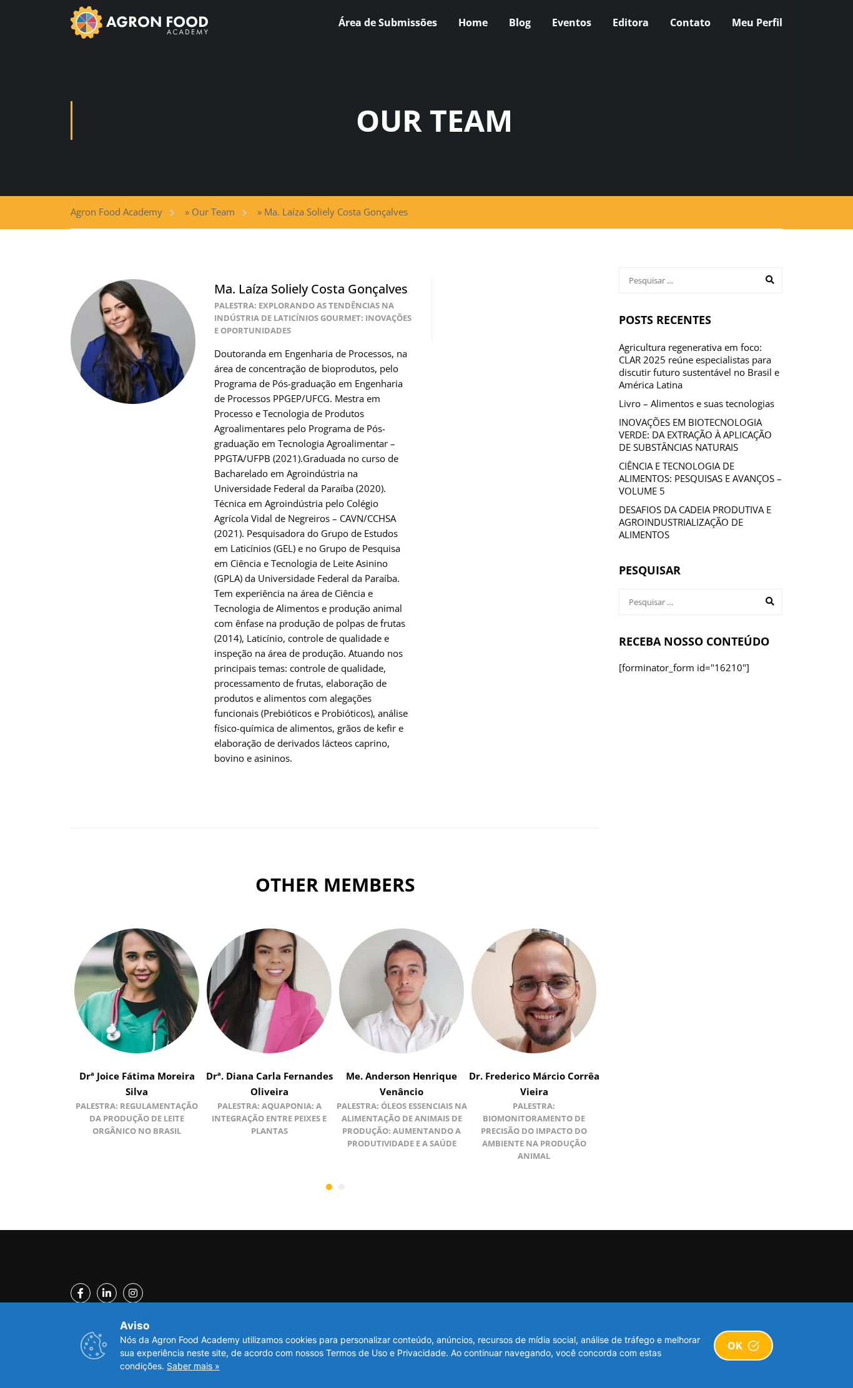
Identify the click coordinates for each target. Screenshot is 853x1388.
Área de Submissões (387, 22)
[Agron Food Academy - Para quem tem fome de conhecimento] (139, 22)
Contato (690, 22)
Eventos (571, 22)
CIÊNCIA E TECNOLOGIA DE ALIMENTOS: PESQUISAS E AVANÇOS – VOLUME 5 (700, 478)
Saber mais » (193, 1366)
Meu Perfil (757, 22)
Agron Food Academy (116, 211)
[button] (329, 1187)
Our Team (213, 211)
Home (473, 22)
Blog (520, 22)
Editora (631, 22)
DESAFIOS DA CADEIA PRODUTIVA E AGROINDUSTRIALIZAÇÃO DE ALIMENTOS (695, 522)
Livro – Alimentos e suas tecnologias (696, 403)
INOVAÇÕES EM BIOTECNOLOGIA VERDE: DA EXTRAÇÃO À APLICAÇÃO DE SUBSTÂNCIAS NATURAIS (695, 434)
